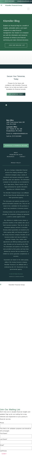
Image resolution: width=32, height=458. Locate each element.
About (16, 152)
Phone (2, 422)
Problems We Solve (16, 154)
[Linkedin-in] (17, 113)
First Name (3, 433)
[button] (28, 8)
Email (2, 445)
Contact (22, 156)
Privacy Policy (16, 162)
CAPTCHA (3, 451)
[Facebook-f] (14, 113)
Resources (10, 156)
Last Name (3, 439)
